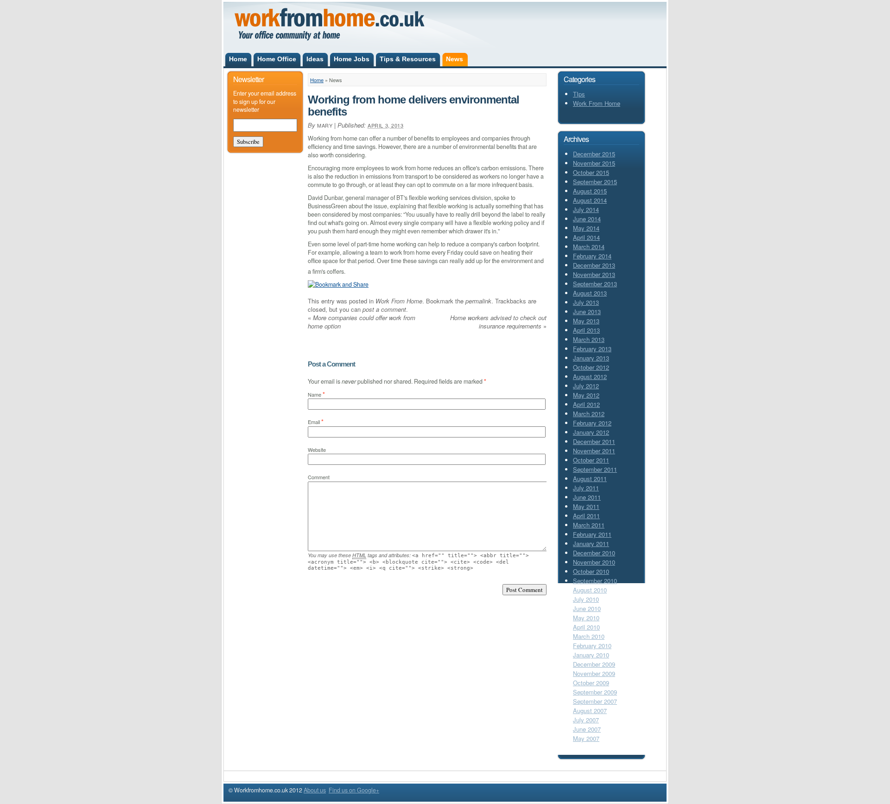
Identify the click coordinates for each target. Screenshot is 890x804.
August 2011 (590, 478)
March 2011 (588, 525)
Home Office (276, 59)
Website (317, 449)
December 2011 (594, 441)
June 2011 (587, 497)
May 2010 (586, 617)
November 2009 (594, 673)
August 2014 (590, 200)
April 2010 (586, 627)
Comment (319, 477)
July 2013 (586, 302)
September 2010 (595, 580)
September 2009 (595, 692)
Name (314, 394)
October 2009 (591, 682)
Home (238, 59)
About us (315, 790)
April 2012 (586, 404)
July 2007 (586, 719)
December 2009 (594, 664)
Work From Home (398, 300)
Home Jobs (351, 59)
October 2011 (591, 460)
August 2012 (590, 376)
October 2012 (591, 367)
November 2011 (594, 450)
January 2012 (591, 432)
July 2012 (586, 385)
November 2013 (594, 274)
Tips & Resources (408, 59)
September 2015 (595, 181)
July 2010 (586, 599)
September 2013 (595, 283)
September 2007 (595, 701)
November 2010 (594, 562)
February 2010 (592, 645)
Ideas (315, 59)
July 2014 (586, 209)
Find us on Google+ (354, 790)
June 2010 (587, 608)
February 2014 (592, 255)
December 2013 (594, 265)
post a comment (384, 309)
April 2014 (586, 237)
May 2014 (586, 228)
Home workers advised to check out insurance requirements (498, 321)
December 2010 (594, 552)
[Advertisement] (540, 18)
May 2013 (586, 320)
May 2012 (586, 395)
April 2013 (586, 330)
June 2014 (587, 218)
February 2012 (592, 422)
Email (314, 421)
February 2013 (592, 348)
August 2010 (590, 589)
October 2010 (591, 571)
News (454, 59)
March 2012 (588, 413)
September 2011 (595, 469)
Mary (324, 125)
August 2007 (590, 710)
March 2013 (588, 339)
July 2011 (586, 487)
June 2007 (587, 729)
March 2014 (588, 246)
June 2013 (587, 311)
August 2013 (590, 293)
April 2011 (586, 515)
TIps (579, 94)
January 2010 (591, 654)
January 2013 (591, 358)
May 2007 (586, 738)
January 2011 (591, 543)
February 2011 (592, 534)
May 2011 (586, 506)
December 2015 (594, 153)
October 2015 (591, 172)
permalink (478, 300)
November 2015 (594, 163)
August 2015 (590, 191)
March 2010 (588, 636)
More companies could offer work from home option (361, 321)
